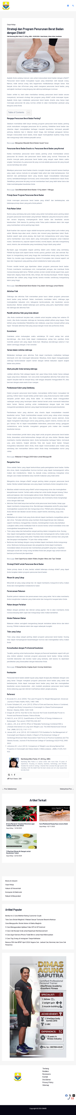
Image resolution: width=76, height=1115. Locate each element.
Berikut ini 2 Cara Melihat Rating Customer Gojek (23, 916)
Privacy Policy (47, 1082)
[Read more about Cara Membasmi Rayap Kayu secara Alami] (54, 813)
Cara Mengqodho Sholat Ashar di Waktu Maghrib (23, 923)
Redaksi (45, 1071)
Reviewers (46, 1074)
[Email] (72, 1098)
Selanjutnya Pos (67, 789)
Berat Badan (44, 36)
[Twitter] (12, 775)
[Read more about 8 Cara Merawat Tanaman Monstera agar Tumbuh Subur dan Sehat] (21, 813)
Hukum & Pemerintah (13, 888)
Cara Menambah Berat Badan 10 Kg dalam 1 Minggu (34, 190)
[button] (73, 5)
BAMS (44, 1108)
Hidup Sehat (51, 36)
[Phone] (69, 1098)
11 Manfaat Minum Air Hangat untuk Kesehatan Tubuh (18, 852)
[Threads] (74, 1095)
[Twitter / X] (70, 1095)
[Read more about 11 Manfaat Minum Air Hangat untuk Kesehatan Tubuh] (21, 841)
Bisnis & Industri (11, 881)
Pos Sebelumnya (9, 789)
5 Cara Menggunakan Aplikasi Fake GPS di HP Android (25, 927)
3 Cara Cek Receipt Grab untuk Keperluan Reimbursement (26, 931)
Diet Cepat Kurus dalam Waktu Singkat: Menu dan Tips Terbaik (38, 559)
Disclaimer (46, 1080)
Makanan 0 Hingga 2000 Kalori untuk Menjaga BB (33, 457)
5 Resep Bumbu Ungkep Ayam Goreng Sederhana (33, 667)
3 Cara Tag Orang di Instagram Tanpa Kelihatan (22, 938)
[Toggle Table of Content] (27, 112)
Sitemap (45, 1085)
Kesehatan (59, 36)
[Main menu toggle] (68, 5)
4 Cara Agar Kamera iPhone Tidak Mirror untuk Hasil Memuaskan (29, 935)
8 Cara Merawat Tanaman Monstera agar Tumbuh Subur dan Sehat (20, 824)
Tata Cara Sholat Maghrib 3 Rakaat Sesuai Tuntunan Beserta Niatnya (30, 920)
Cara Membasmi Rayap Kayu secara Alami (53, 824)
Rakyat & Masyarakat (13, 896)
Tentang (45, 1068)
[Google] (9, 775)
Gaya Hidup (11, 25)
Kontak (45, 1077)
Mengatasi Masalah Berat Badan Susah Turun (31, 143)
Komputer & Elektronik (13, 892)
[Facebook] (14, 775)
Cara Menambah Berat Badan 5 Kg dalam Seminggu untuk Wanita (39, 286)
